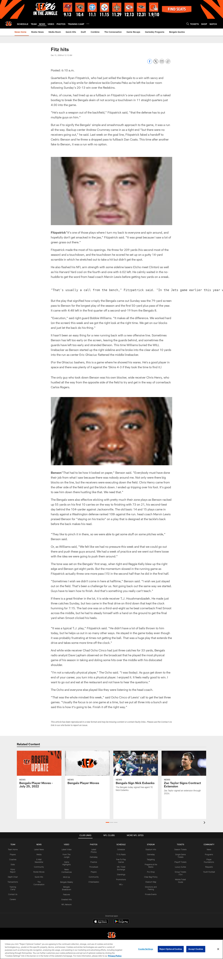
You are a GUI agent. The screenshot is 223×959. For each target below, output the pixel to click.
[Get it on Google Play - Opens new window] (121, 923)
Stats (13, 864)
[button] (107, 822)
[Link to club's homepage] (8, 23)
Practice (93, 862)
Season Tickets (180, 849)
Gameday (94, 857)
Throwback (93, 867)
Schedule (121, 849)
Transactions (13, 882)
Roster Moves (38, 872)
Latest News (39, 849)
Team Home (13, 849)
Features (66, 894)
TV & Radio (121, 854)
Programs (209, 854)
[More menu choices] (88, 24)
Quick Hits (39, 877)
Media (39, 854)
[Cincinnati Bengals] (111, 935)
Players (13, 854)
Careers (13, 899)
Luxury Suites (180, 867)
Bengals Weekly (66, 882)
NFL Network (66, 904)
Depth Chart (13, 877)
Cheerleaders (93, 882)
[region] (111, 949)
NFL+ (121, 884)
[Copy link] (168, 61)
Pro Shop (151, 872)
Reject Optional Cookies (170, 949)
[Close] (218, 949)
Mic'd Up (66, 877)
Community (39, 867)
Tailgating (151, 859)
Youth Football (209, 872)
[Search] (187, 24)
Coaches (12, 859)
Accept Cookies (195, 949)
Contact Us (12, 894)
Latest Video (67, 849)
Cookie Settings (145, 949)
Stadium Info (150, 849)
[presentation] (205, 823)
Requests (209, 867)
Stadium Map (150, 882)
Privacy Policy (115, 956)
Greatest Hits (66, 899)
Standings (121, 874)
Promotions (121, 879)
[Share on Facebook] (149, 63)
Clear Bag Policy (150, 877)
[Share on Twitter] (155, 63)
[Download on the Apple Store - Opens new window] (100, 921)
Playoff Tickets (180, 862)
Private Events (151, 894)
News (209, 849)
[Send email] (161, 63)
